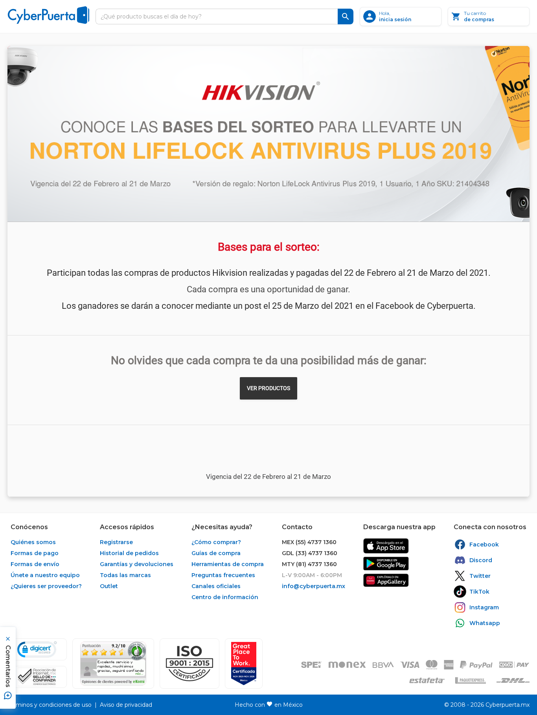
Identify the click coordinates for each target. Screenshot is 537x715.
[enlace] (386, 546)
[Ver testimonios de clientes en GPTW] (243, 663)
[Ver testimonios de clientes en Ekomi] (113, 663)
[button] (189, 663)
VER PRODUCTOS (268, 388)
